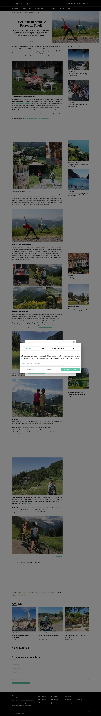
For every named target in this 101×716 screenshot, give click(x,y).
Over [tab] (73, 348)
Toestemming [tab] (27, 348)
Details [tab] (42, 348)
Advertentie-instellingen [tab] (58, 348)
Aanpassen (49, 369)
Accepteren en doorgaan (70, 369)
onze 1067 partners (29, 355)
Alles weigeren (30, 369)
